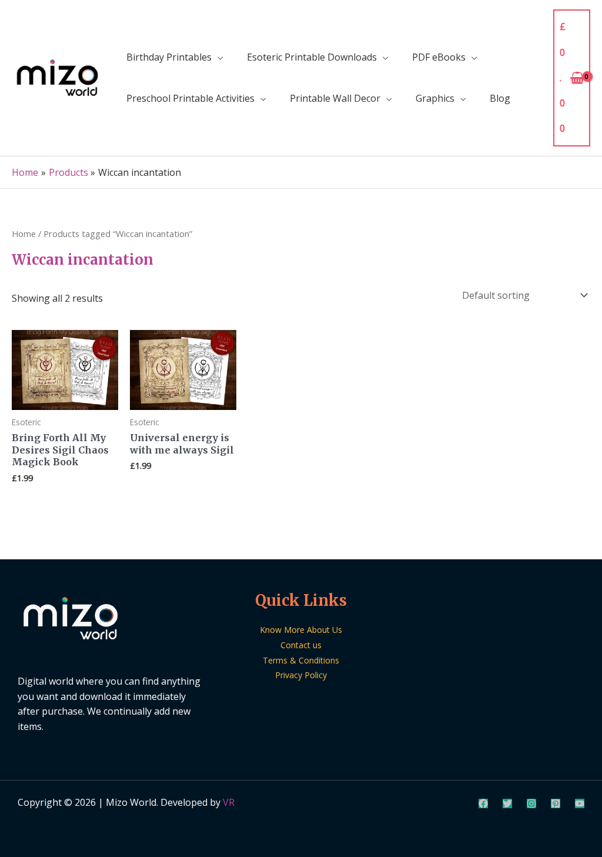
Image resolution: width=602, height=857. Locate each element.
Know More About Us (301, 629)
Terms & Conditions (301, 660)
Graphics (435, 98)
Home (24, 233)
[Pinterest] (555, 803)
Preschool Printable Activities (190, 98)
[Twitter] (507, 803)
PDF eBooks (439, 57)
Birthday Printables (169, 57)
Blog (500, 98)
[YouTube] (579, 803)
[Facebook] (483, 803)
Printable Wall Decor (335, 98)
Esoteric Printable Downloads (312, 57)
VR (229, 802)
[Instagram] (531, 803)
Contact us (301, 645)
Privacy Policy (301, 675)
